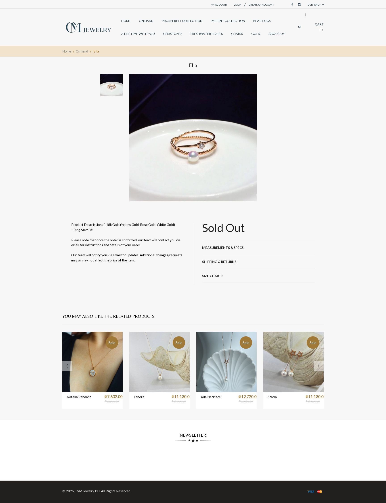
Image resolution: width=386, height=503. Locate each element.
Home (66, 51)
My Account (219, 4)
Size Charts (212, 276)
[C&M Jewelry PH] (88, 27)
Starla (272, 397)
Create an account (261, 4)
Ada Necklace (211, 397)
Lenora (139, 397)
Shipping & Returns (219, 262)
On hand (82, 51)
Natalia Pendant (79, 397)
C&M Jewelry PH (87, 491)
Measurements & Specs (222, 248)
